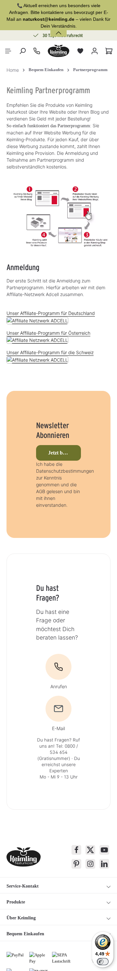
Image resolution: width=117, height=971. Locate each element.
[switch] (103, 961)
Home (12, 70)
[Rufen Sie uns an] (36, 50)
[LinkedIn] (104, 864)
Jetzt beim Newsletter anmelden (64, 452)
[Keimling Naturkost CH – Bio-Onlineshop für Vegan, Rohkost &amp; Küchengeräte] (58, 51)
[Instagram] (90, 864)
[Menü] (8, 50)
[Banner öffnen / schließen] (58, 29)
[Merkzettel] (80, 50)
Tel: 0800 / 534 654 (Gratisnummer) (57, 752)
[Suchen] (22, 50)
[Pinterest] (76, 864)
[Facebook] (76, 850)
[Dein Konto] (94, 50)
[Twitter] (90, 850)
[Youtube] (104, 850)
